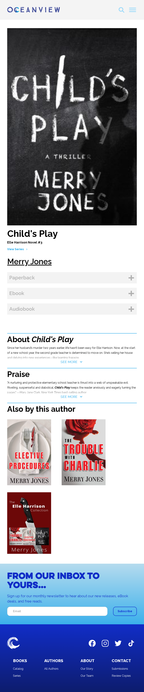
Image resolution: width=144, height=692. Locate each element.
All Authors (51, 668)
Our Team (87, 675)
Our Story (87, 668)
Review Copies (121, 675)
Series (17, 675)
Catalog (18, 668)
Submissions (120, 668)
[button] (132, 10)
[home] (33, 10)
